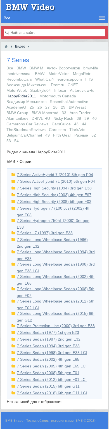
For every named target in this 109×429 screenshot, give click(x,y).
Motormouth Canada (57, 96)
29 (63, 107)
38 (79, 118)
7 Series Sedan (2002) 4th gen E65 (48, 359)
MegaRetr (82, 73)
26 (39, 107)
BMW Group (17, 113)
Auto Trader (80, 113)
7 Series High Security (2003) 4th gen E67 (54, 195)
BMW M (36, 68)
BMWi (40, 73)
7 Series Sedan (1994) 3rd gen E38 (48, 346)
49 (47, 135)
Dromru (57, 85)
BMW (21, 68)
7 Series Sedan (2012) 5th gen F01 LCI (52, 379)
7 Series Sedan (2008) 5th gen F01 (48, 373)
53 (8, 141)
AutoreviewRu (82, 90)
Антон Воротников (63, 68)
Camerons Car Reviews (27, 124)
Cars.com (57, 129)
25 (32, 107)
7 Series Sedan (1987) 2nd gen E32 (48, 339)
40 (94, 118)
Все (9, 68)
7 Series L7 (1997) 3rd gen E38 (45, 233)
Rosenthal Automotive (69, 101)
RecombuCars (19, 79)
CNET (73, 85)
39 (86, 118)
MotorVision (59, 73)
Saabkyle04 (40, 90)
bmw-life (90, 68)
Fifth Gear (62, 135)
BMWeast (77, 107)
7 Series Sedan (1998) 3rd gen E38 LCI (52, 352)
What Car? (44, 79)
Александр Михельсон (27, 85)
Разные (81, 135)
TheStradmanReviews (26, 129)
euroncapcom (70, 79)
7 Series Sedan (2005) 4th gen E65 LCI (52, 366)
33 (64, 113)
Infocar (60, 90)
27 (47, 107)
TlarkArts (77, 129)
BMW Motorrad (45, 113)
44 (84, 124)
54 (16, 141)
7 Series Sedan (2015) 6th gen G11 (48, 386)
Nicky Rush (63, 118)
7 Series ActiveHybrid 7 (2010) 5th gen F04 (55, 174)
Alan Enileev (17, 118)
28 (55, 107)
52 (93, 135)
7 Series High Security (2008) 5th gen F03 (54, 201)
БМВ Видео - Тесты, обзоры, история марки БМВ (44, 421)
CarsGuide (61, 124)
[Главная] (6, 46)
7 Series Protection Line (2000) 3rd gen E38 (56, 325)
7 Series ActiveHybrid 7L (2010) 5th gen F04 (56, 181)
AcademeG (16, 107)
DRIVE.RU (41, 118)
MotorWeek (16, 90)
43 (76, 124)
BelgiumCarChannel (24, 135)
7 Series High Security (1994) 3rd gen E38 (54, 188)
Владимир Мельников (26, 101)
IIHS (89, 79)
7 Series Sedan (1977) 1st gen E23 (48, 332)
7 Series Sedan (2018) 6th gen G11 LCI (52, 393)
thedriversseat (19, 73)
